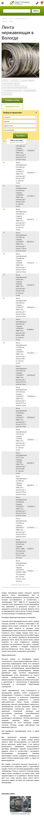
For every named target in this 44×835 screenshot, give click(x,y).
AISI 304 (5, 80)
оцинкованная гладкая (10, 83)
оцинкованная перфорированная (14, 87)
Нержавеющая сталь (21, 18)
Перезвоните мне (12, 106)
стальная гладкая (27, 80)
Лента (11, 21)
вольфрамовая (29, 90)
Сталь (11, 18)
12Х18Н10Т (14, 80)
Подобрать (20, 136)
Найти (36, 10)
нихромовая (6, 94)
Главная (4, 18)
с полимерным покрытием (11, 90)
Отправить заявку (12, 100)
